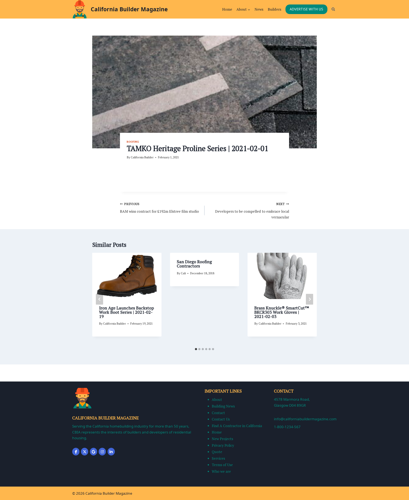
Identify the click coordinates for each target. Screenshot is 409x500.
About (217, 399)
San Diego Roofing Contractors (194, 264)
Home (227, 9)
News (259, 9)
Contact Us (221, 419)
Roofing (133, 141)
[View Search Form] (333, 9)
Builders (274, 9)
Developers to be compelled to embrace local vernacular (252, 211)
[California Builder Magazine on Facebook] (75, 451)
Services (218, 458)
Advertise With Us (306, 9)
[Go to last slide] (99, 299)
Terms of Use (222, 464)
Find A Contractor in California (237, 425)
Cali (183, 273)
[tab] (196, 349)
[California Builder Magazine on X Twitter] (84, 451)
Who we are (221, 471)
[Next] (309, 299)
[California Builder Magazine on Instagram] (102, 451)
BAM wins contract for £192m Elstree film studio (159, 208)
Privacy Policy (223, 445)
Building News (223, 406)
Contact (218, 412)
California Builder (142, 157)
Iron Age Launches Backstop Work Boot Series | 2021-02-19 (126, 312)
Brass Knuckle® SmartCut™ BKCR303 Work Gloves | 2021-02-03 (281, 312)
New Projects (222, 438)
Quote (217, 451)
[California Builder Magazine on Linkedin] (111, 451)
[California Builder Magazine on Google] (93, 451)
